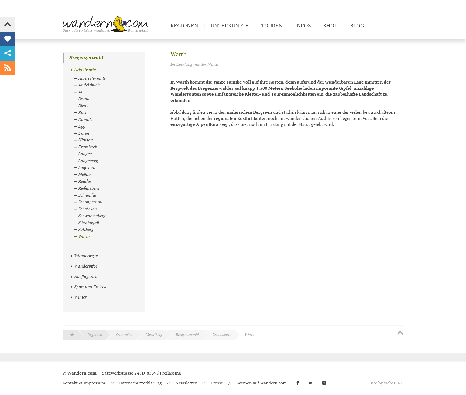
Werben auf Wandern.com (262, 383)
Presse (217, 383)
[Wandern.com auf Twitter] (313, 383)
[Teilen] (7, 53)
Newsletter (186, 383)
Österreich (124, 334)
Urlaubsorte (222, 334)
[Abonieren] (7, 68)
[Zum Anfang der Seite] (400, 333)
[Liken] (7, 39)
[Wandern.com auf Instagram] (326, 383)
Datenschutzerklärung (140, 383)
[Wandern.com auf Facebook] (299, 383)
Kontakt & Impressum (84, 383)
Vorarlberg (154, 334)
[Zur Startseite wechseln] (114, 24)
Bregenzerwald (86, 58)
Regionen (94, 334)
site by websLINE (386, 383)
